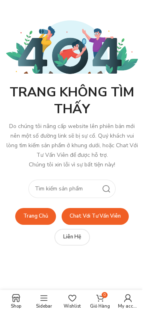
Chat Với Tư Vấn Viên (95, 216)
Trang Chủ (35, 216)
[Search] (106, 189)
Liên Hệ (72, 236)
